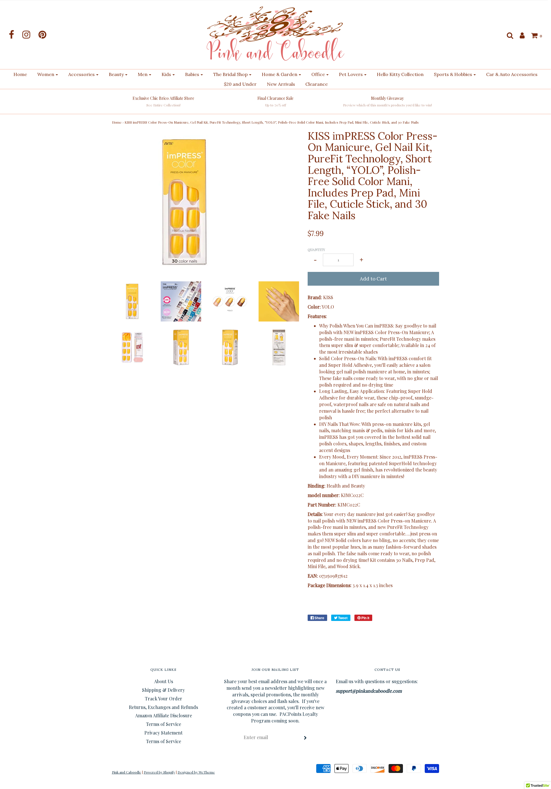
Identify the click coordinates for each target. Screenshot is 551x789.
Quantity (316, 249)
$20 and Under (240, 84)
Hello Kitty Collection (400, 74)
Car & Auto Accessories (512, 74)
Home (20, 74)
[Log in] (519, 35)
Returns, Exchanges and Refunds (163, 707)
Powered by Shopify (159, 772)
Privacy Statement (163, 733)
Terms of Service (163, 724)
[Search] (507, 35)
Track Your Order (163, 699)
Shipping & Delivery (163, 690)
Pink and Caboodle (126, 772)
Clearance (316, 84)
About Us (163, 681)
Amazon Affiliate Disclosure (163, 715)
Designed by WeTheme (196, 772)
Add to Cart (373, 279)
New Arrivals (281, 84)
